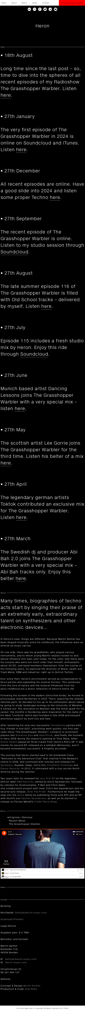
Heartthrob (46, 735)
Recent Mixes (17, 820)
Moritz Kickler (32, 985)
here (6, 95)
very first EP (47, 778)
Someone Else (24, 735)
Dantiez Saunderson (33, 798)
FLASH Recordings (45, 801)
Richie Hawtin (9, 741)
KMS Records (25, 781)
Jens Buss (31, 989)
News (4, 3)
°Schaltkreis (57, 725)
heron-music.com (16, 962)
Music (24, 3)
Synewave (7, 765)
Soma (20, 795)
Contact (45, 3)
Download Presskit (12, 919)
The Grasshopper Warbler (72, 3)
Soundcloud (14, 251)
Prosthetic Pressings (60, 765)
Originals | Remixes (21, 817)
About (14, 3)
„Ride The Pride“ (36, 791)
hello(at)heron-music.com (31, 912)
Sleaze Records (10, 768)
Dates (34, 3)
